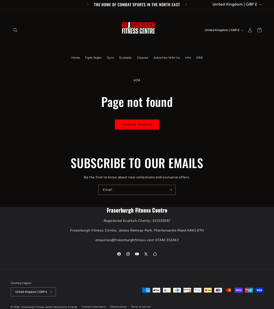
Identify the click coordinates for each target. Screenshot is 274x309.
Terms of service (141, 306)
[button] (15, 30)
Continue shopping (137, 124)
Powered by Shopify (66, 306)
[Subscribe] (170, 190)
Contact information (94, 306)
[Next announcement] (186, 4)
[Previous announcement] (88, 4)
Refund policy (118, 306)
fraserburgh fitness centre (37, 306)
